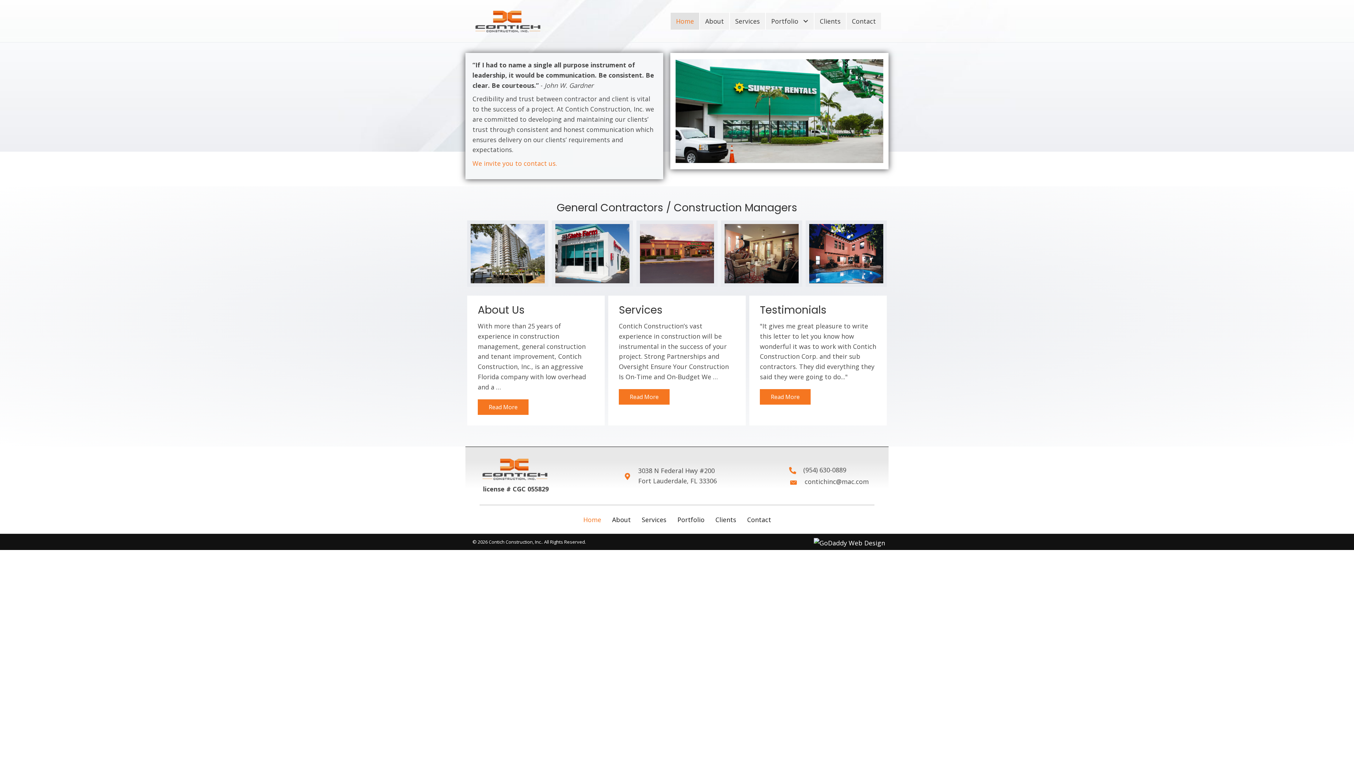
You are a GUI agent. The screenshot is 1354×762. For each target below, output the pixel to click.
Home (592, 519)
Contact (759, 519)
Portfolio (691, 519)
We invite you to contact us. (514, 163)
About (621, 519)
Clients (725, 519)
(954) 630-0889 (824, 470)
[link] (685, 21)
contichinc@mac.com (837, 481)
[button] (503, 407)
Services (654, 519)
